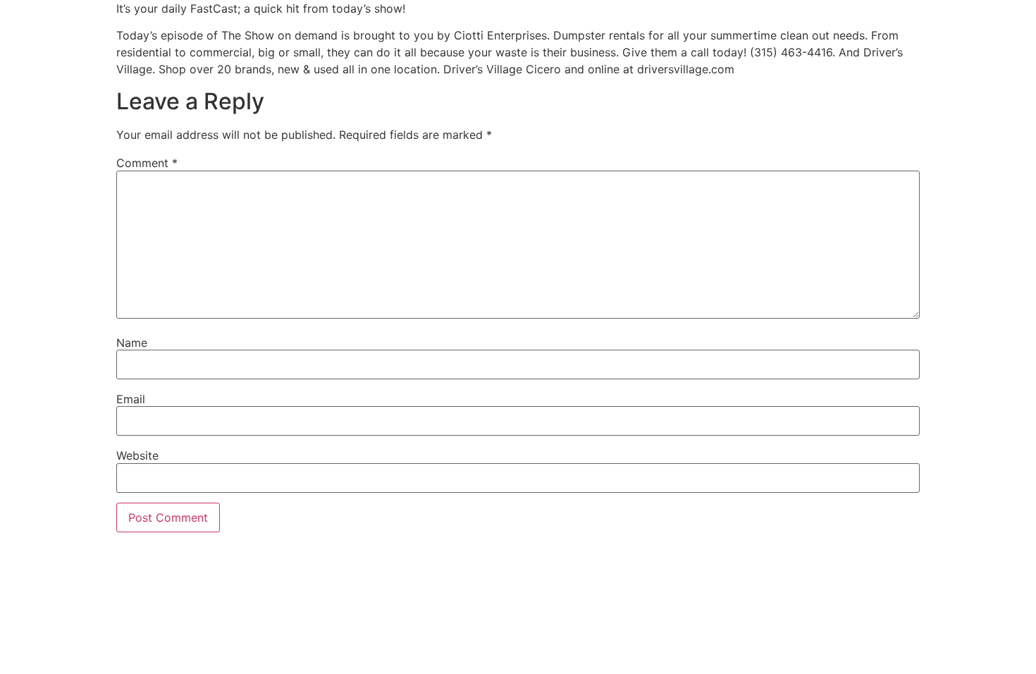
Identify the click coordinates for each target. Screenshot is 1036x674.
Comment (147, 162)
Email (130, 399)
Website (137, 455)
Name (131, 342)
